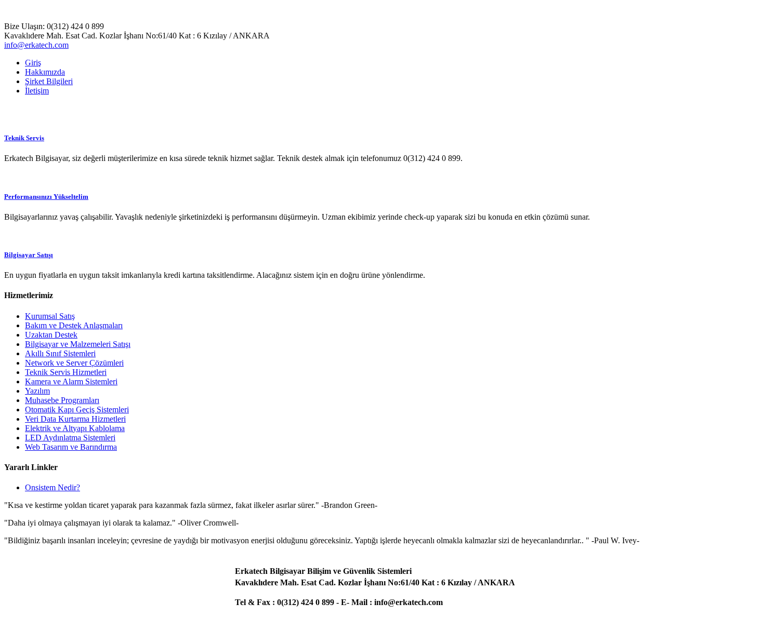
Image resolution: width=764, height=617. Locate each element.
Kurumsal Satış (50, 316)
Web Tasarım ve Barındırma (71, 446)
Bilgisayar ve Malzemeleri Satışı (77, 344)
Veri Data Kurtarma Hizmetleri (75, 418)
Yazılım (37, 390)
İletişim (37, 90)
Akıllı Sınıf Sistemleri (60, 353)
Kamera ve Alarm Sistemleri (71, 381)
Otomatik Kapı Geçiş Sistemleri (77, 409)
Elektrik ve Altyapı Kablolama (75, 428)
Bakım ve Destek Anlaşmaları (74, 325)
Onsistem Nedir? (52, 487)
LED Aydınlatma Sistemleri (70, 437)
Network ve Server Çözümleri (74, 362)
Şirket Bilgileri (49, 81)
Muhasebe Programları (62, 400)
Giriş (33, 62)
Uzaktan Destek (51, 334)
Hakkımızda (45, 72)
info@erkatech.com (36, 45)
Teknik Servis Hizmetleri (66, 372)
